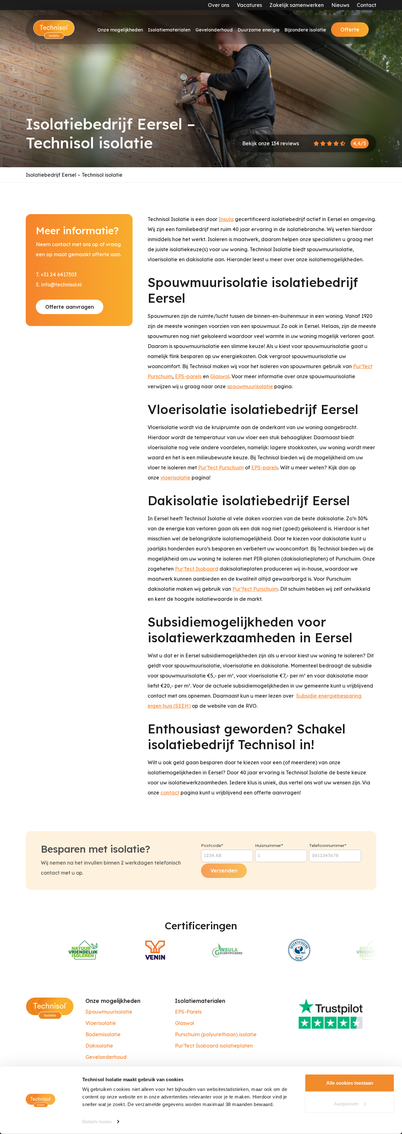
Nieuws (340, 5)
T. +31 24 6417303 (56, 274)
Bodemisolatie (103, 1034)
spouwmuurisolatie (250, 386)
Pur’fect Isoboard (196, 569)
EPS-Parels (188, 1012)
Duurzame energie (259, 30)
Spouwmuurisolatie (108, 1012)
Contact (366, 5)
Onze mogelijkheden (120, 30)
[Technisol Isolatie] (50, 1007)
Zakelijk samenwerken (296, 5)
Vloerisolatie (100, 1023)
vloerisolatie (175, 477)
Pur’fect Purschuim (221, 467)
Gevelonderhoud (214, 30)
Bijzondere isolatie (305, 30)
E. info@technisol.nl (59, 284)
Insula (226, 219)
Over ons (218, 5)
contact (169, 792)
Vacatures (249, 5)
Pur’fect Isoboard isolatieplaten (214, 1046)
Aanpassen (346, 1103)
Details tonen (96, 1121)
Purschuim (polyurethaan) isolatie (216, 1034)
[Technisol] (53, 29)
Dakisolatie (99, 1046)
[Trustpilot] (335, 1013)
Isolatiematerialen (169, 30)
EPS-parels (188, 376)
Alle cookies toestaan (349, 1083)
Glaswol (219, 376)
